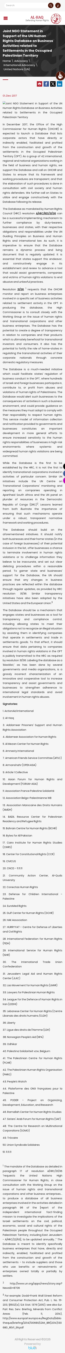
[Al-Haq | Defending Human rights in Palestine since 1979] (44, 18)
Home (7, 61)
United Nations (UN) (17, 69)
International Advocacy (19, 65)
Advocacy (21, 61)
